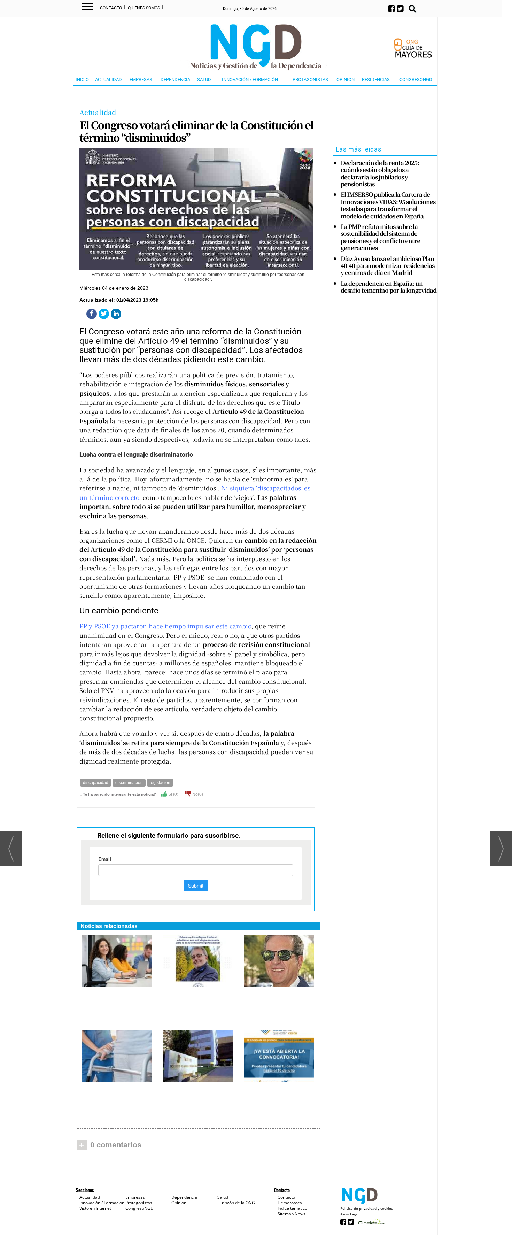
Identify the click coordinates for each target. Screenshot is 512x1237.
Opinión (345, 79)
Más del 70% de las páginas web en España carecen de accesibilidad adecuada (112, 1006)
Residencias (376, 79)
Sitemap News (291, 1214)
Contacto (111, 8)
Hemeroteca (290, 1203)
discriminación (129, 782)
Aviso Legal (349, 1214)
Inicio (82, 79)
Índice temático (292, 1208)
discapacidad (95, 782)
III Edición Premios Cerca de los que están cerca (279, 1094)
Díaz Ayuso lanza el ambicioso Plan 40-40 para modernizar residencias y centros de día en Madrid (387, 265)
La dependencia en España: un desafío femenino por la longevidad (388, 287)
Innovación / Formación (250, 79)
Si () (172, 794)
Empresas (141, 79)
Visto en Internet (95, 1208)
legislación (160, 782)
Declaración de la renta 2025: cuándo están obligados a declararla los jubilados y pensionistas (380, 173)
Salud (204, 79)
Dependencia (175, 79)
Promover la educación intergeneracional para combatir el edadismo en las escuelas (197, 1002)
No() (197, 794)
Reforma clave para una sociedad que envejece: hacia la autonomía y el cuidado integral (279, 1006)
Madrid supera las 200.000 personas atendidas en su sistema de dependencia (110, 1101)
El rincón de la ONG (236, 1203)
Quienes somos (144, 8)
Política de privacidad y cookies (366, 1208)
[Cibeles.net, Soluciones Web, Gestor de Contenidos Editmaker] (370, 1224)
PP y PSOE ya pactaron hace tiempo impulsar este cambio (165, 625)
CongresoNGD (415, 79)
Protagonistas (310, 79)
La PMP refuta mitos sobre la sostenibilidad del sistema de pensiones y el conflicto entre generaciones (380, 237)
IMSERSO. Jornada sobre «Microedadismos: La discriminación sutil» (195, 1097)
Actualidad (108, 79)
